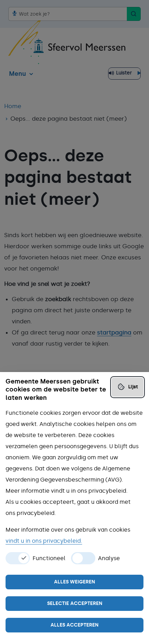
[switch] (18, 558)
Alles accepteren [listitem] (74, 625)
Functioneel (49, 558)
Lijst (133, 387)
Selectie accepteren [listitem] (74, 603)
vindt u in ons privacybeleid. (44, 541)
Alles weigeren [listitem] (74, 582)
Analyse (109, 558)
